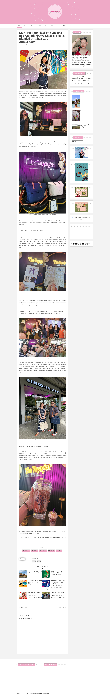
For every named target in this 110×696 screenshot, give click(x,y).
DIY (32, 25)
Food (45, 25)
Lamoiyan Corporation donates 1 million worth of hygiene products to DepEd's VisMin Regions (58, 595)
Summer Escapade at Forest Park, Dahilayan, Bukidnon (85, 126)
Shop (71, 25)
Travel (64, 25)
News (52, 25)
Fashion (38, 25)
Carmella (25, 44)
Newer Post (24, 607)
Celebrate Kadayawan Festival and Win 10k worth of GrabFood (57, 573)
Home (19, 25)
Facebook (26, 533)
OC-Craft (26, 693)
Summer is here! (84, 96)
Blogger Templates (33, 693)
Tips (58, 25)
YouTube (58, 537)
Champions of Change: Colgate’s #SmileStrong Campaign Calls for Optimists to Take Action (35, 595)
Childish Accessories (85, 111)
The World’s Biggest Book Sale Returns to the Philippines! (35, 582)
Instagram (33, 533)
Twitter (47, 537)
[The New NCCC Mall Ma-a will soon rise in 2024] (23, 574)
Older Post (61, 607)
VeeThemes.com (45, 693)
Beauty (26, 25)
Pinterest (63, 537)
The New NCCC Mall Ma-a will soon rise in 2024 (35, 572)
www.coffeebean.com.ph (55, 531)
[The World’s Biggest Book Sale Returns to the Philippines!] (23, 583)
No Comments (38, 44)
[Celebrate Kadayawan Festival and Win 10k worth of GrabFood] (46, 574)
